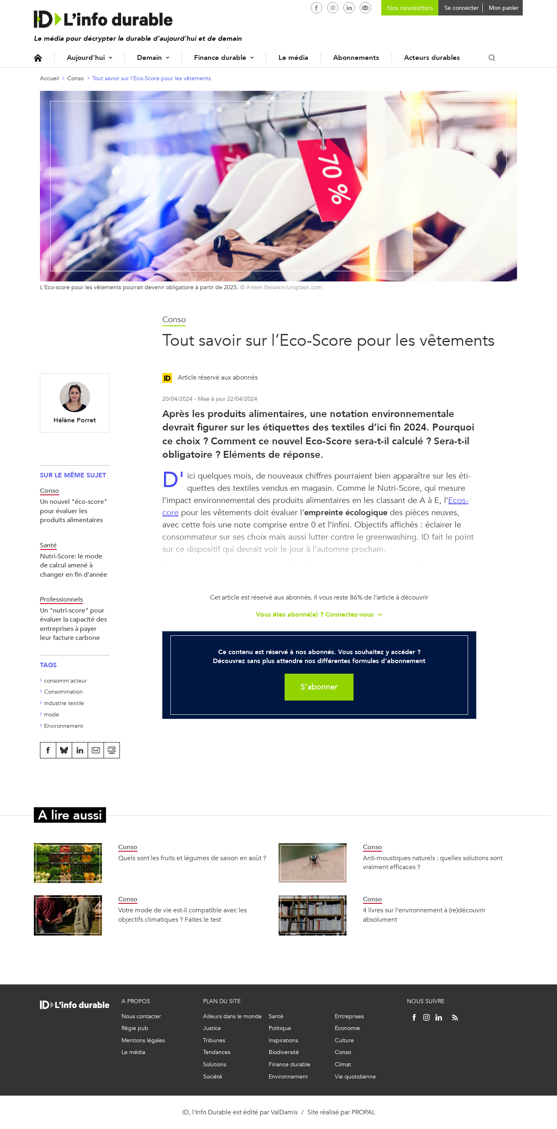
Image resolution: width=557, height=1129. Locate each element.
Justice (212, 1028)
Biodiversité (284, 1052)
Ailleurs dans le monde (232, 1016)
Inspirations (283, 1040)
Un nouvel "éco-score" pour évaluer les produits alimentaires (73, 510)
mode (51, 714)
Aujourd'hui (86, 57)
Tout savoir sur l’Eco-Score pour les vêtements (151, 78)
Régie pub (135, 1028)
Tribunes (214, 1040)
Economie (347, 1028)
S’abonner (319, 686)
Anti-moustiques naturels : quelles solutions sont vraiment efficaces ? (432, 862)
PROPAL (363, 1112)
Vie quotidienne (355, 1077)
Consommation (63, 692)
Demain (149, 57)
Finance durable (220, 57)
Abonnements (356, 57)
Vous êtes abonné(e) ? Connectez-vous (315, 614)
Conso (75, 78)
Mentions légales (143, 1040)
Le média (293, 57)
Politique (280, 1028)
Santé (276, 1016)
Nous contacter (141, 1016)
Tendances (216, 1052)
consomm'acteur (65, 681)
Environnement (63, 726)
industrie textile (64, 703)
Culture (344, 1040)
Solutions (214, 1064)
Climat (343, 1064)
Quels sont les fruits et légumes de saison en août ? (192, 858)
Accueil (38, 57)
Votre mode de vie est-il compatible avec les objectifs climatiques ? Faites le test (182, 914)
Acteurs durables (432, 57)
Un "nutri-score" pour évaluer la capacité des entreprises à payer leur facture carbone (73, 624)
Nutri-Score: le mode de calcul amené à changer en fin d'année (73, 565)
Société (212, 1077)
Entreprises (349, 1016)
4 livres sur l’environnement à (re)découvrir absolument (424, 914)
